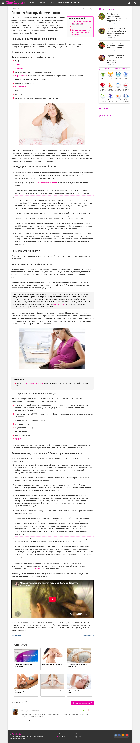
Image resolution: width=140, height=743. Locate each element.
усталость (19, 68)
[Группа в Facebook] (119, 736)
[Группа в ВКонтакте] (115, 736)
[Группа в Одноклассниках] (123, 736)
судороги (18, 439)
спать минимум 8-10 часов (46, 183)
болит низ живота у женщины (32, 383)
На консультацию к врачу (81, 27)
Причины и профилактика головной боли (81, 23)
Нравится (19, 635)
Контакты (62, 737)
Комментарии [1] (87, 635)
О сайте (61, 734)
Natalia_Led (25, 711)
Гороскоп (75, 2)
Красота (32, 2)
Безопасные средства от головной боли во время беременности (81, 32)
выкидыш (39, 568)
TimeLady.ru (15, 2)
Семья (52, 2)
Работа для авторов (81, 734)
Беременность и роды (86, 8)
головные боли (58, 304)
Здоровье (42, 2)
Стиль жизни (63, 2)
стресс (17, 64)
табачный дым (21, 87)
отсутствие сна (21, 76)
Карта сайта (78, 737)
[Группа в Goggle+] (127, 736)
